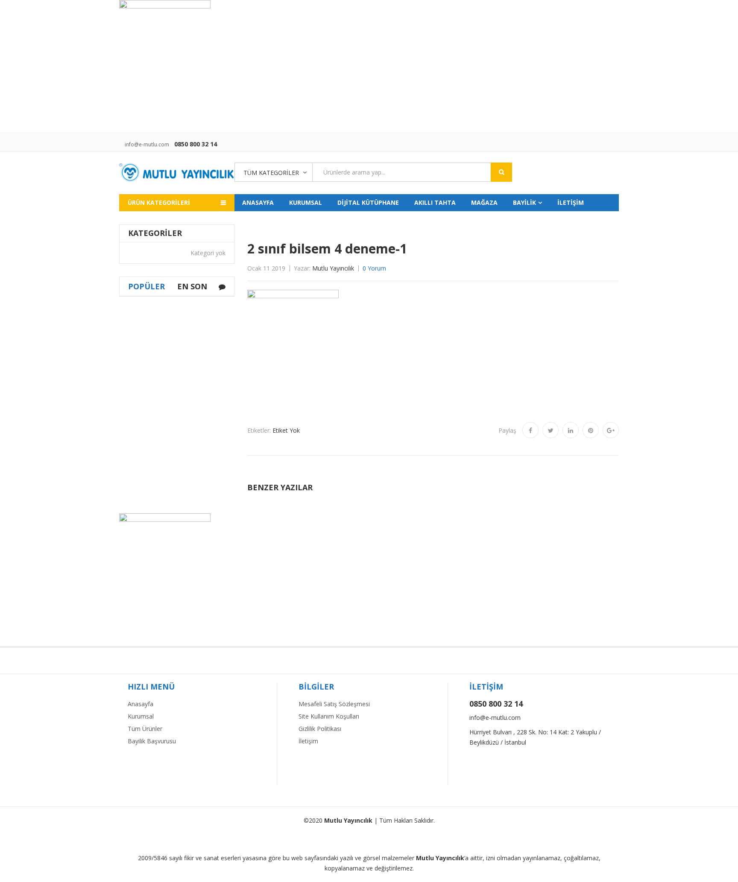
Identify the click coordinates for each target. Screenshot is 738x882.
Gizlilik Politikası (320, 729)
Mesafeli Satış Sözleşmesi (334, 704)
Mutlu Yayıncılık (333, 268)
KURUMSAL (305, 202)
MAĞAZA (484, 202)
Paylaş (507, 430)
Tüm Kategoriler (271, 173)
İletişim (308, 741)
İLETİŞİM (570, 202)
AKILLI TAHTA (435, 202)
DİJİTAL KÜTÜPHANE (368, 202)
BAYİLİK (524, 202)
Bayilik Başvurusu (152, 741)
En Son (192, 286)
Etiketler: (259, 430)
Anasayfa (140, 704)
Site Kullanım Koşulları (329, 716)
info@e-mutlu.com (147, 144)
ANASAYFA (258, 202)
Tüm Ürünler (145, 729)
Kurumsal (141, 716)
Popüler (146, 286)
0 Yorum (374, 268)
